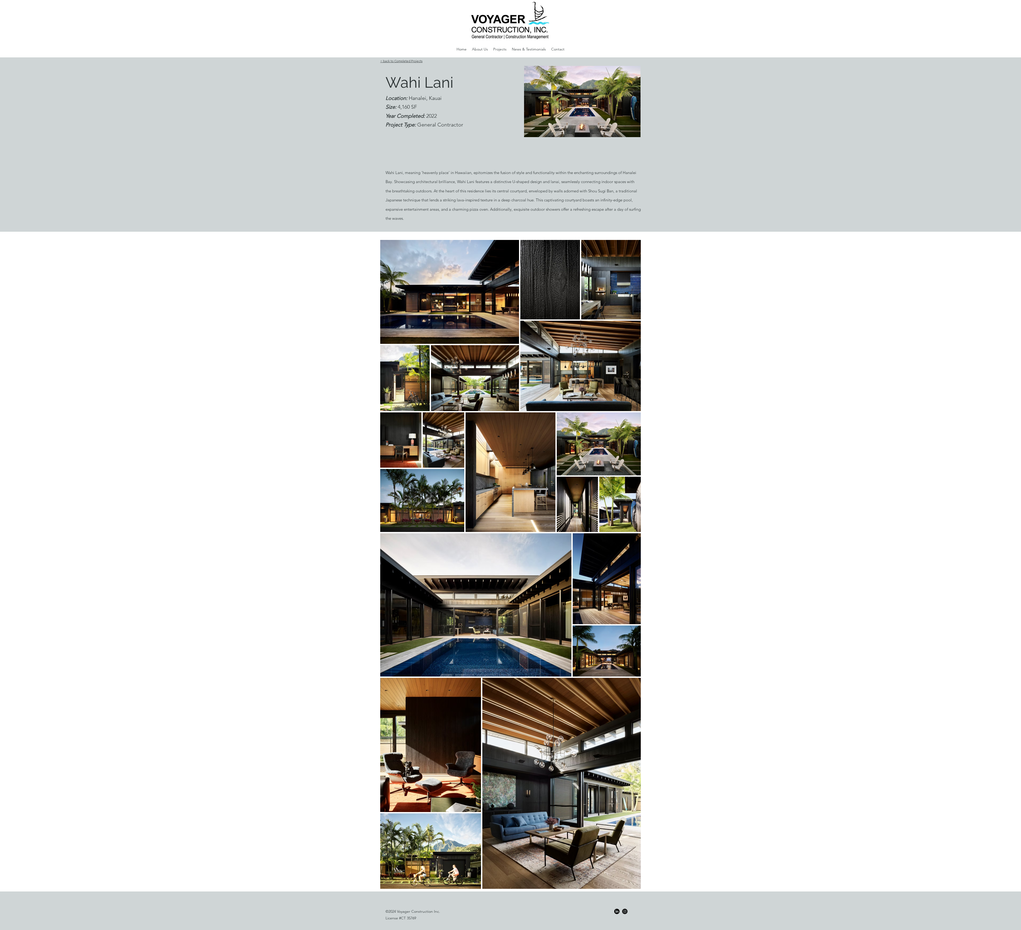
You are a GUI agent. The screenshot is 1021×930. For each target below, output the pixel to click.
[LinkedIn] (617, 911)
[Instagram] (624, 911)
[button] (480, 49)
